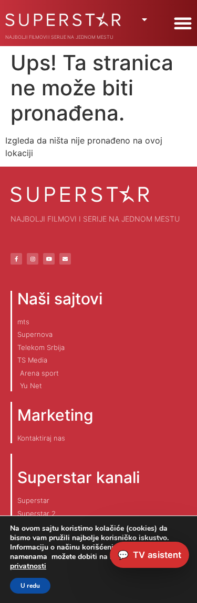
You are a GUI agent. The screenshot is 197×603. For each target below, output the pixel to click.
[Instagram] (32, 259)
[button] (183, 23)
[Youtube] (49, 259)
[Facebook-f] (16, 259)
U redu (30, 586)
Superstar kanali (78, 477)
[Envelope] (65, 259)
